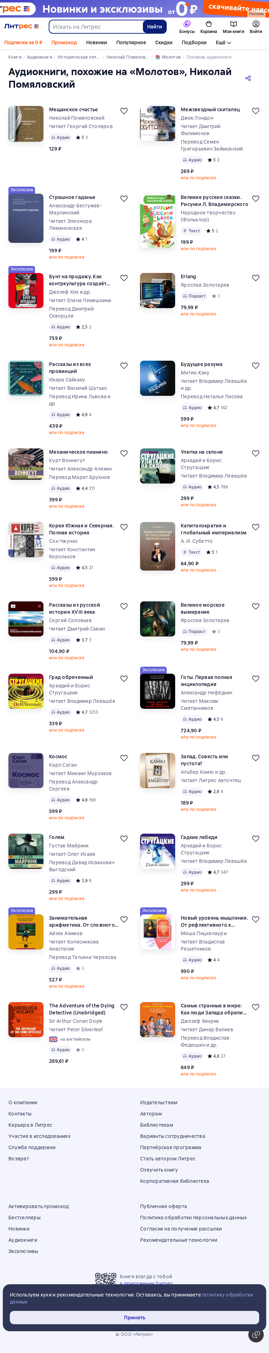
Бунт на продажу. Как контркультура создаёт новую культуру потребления (77, 280)
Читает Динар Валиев (207, 1029)
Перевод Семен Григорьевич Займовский (212, 145)
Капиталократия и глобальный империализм (214, 529)
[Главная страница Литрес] (21, 27)
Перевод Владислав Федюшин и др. (205, 1041)
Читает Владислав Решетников (203, 945)
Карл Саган (63, 765)
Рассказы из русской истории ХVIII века (74, 608)
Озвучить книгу (159, 1170)
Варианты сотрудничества (172, 1136)
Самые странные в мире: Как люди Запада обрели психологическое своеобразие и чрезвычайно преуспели (212, 1009)
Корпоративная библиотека (174, 1181)
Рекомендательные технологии (178, 1240)
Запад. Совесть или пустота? (204, 760)
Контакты (20, 1114)
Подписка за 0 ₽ (23, 42)
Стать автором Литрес (167, 1158)
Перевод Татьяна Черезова (82, 957)
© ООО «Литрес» (134, 1334)
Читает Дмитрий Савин (77, 629)
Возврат (18, 1158)
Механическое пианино (78, 452)
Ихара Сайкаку (67, 379)
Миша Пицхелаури (204, 933)
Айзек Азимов (66, 933)
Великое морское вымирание (203, 608)
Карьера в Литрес (30, 1125)
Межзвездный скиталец (210, 109)
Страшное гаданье (72, 197)
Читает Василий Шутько (78, 388)
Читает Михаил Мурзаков (80, 773)
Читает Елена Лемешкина (80, 300)
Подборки (194, 42)
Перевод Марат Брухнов (79, 477)
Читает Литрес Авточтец (211, 780)
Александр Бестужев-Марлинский (75, 209)
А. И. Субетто (197, 541)
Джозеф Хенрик (200, 1021)
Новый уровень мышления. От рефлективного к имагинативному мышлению (214, 921)
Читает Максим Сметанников (199, 704)
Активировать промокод (38, 1206)
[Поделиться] (249, 78)
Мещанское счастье (73, 109)
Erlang (188, 276)
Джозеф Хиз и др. (70, 292)
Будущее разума (202, 364)
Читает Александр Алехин (80, 469)
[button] (256, 1334)
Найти (154, 27)
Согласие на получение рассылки (181, 1229)
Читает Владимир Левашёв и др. (214, 384)
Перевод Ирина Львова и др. (80, 400)
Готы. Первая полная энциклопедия (206, 680)
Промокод (64, 42)
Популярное (131, 42)
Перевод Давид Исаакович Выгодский (82, 866)
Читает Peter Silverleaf (76, 1029)
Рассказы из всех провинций (70, 367)
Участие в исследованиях (39, 1136)
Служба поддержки (31, 1147)
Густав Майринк (69, 845)
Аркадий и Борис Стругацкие (201, 464)
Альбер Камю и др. (203, 772)
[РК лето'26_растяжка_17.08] (134, 9)
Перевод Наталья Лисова (212, 396)
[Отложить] (124, 111)
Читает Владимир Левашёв (214, 476)
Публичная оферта (163, 1206)
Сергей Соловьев (70, 620)
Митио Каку (195, 372)
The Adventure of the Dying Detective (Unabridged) (82, 1009)
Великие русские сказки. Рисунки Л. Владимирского (214, 200)
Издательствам (158, 1102)
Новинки (96, 42)
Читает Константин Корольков (72, 553)
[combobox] (95, 26)
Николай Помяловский (76, 118)
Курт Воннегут (67, 460)
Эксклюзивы (23, 1251)
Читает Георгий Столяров (81, 126)
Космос (58, 756)
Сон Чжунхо (63, 541)
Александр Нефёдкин (207, 692)
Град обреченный (71, 677)
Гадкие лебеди (199, 837)
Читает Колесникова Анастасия (74, 945)
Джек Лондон (197, 118)
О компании (22, 1102)
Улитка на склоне (202, 452)
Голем (56, 837)
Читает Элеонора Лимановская (70, 224)
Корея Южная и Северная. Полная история (81, 529)
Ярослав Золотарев (205, 285)
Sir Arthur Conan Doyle (76, 1021)
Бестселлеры (24, 1217)
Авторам (151, 1114)
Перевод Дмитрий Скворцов (71, 312)
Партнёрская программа (170, 1147)
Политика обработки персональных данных (193, 1217)
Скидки (164, 42)
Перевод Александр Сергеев (73, 785)
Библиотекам (156, 1125)
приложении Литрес (148, 1283)
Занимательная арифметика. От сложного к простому (82, 921)
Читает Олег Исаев (72, 854)
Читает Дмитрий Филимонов (201, 129)
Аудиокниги (22, 1240)
